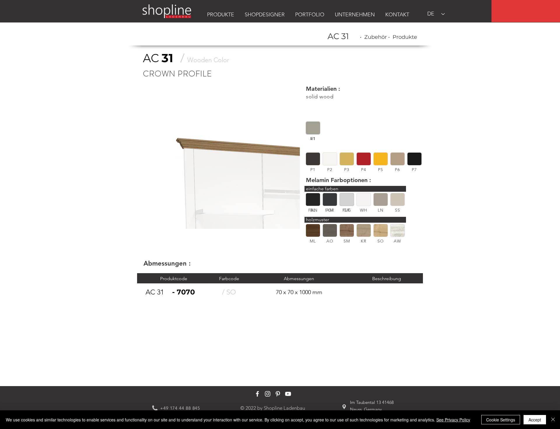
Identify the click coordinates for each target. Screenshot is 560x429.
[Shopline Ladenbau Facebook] (257, 393)
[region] (525, 11)
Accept (534, 420)
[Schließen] (553, 419)
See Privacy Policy (453, 420)
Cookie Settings (500, 420)
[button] (313, 128)
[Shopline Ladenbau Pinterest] (277, 393)
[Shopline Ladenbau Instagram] (267, 393)
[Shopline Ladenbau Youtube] (288, 393)
